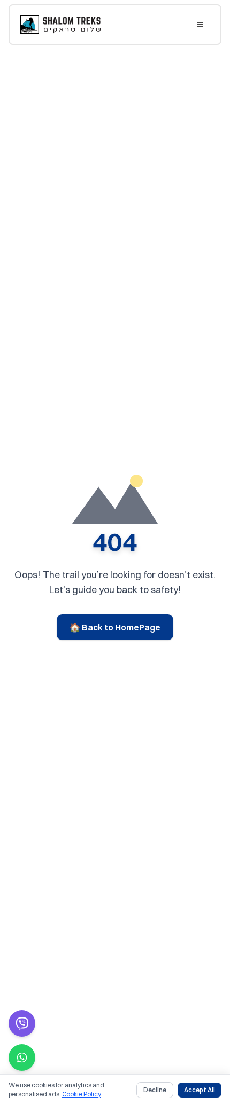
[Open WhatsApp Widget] (22, 1057)
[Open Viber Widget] (22, 1023)
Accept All (199, 1090)
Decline (154, 1090)
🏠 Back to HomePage (115, 627)
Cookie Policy (81, 1094)
